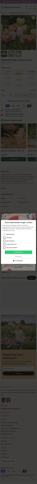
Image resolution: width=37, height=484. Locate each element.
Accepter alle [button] (18, 252)
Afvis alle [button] (18, 256)
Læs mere (12, 230)
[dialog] (18, 242)
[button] (18, 261)
